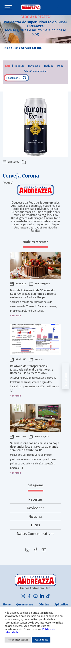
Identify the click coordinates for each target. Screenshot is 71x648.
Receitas (19, 65)
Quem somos (24, 604)
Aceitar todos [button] (41, 639)
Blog (15, 47)
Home (6, 47)
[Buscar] (24, 77)
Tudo (8, 65)
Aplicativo (61, 604)
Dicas (60, 65)
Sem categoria (42, 283)
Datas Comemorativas (35, 71)
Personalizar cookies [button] (17, 639)
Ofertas (44, 604)
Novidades (34, 65)
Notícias (49, 65)
